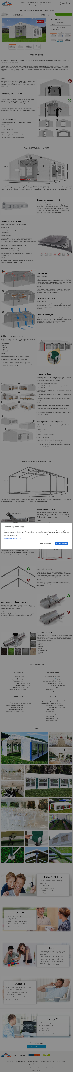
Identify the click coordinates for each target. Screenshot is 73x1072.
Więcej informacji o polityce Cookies (12, 538)
